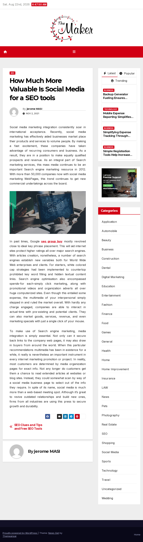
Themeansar (9, 536)
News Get (53, 533)
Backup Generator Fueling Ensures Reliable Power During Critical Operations (118, 100)
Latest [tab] (111, 73)
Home (106, 360)
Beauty (106, 240)
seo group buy (51, 241)
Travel (106, 479)
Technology (110, 109)
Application (109, 221)
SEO (12, 73)
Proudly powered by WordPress (20, 533)
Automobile (109, 231)
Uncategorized (112, 489)
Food (105, 323)
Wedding (107, 498)
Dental (106, 268)
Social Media (110, 452)
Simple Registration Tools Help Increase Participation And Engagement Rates (116, 157)
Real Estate (109, 424)
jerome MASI (34, 108)
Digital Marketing (113, 277)
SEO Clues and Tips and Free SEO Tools (28, 426)
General (107, 341)
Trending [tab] (120, 80)
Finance (107, 314)
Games (106, 332)
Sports (106, 461)
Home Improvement (115, 369)
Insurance (108, 378)
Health (106, 350)
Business (108, 90)
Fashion (107, 304)
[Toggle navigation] (74, 52)
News (105, 397)
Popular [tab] (129, 73)
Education (108, 286)
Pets (105, 406)
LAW (105, 387)
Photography (110, 415)
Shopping (108, 443)
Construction (110, 258)
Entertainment (111, 295)
